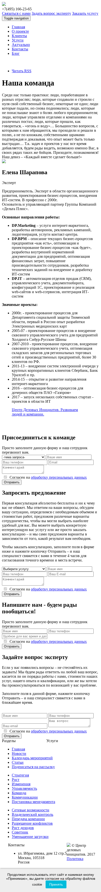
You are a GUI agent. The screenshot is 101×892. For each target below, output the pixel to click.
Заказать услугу (85, 13)
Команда (19, 793)
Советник (20, 832)
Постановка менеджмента (33, 802)
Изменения (21, 784)
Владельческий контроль (32, 814)
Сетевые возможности (30, 810)
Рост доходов (23, 828)
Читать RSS (21, 71)
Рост (15, 779)
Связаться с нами (16, 13)
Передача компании (28, 819)
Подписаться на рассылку (33, 767)
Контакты (20, 49)
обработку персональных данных (59, 477)
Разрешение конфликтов (32, 823)
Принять (56, 884)
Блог (16, 53)
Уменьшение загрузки (30, 836)
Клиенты (19, 36)
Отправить (12, 482)
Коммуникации (25, 797)
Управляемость (24, 788)
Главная (18, 27)
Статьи (18, 762)
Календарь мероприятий (32, 758)
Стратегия (20, 775)
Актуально (21, 45)
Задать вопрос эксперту (51, 13)
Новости (19, 753)
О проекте (20, 31)
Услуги (18, 40)
